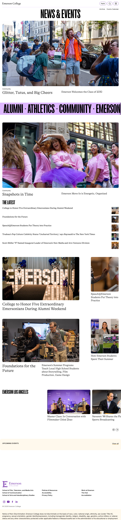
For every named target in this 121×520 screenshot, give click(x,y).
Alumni (13, 109)
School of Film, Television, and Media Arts (17, 490)
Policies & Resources (49, 490)
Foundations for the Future (15, 217)
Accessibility (47, 493)
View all (115, 443)
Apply (103, 3)
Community (6, 89)
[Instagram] (4, 502)
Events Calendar (113, 9)
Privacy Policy (47, 495)
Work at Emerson (87, 490)
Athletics (41, 109)
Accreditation (86, 495)
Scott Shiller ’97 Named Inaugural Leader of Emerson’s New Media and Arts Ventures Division (45, 243)
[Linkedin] (16, 502)
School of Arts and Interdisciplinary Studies (18, 495)
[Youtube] (8, 502)
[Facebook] (12, 502)
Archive (102, 9)
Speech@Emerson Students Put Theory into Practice (26, 225)
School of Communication (12, 493)
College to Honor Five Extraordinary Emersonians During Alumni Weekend (37, 208)
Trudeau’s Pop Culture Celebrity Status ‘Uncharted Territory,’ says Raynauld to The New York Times (48, 234)
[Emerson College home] (60, 484)
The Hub (84, 493)
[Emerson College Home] (11, 3)
